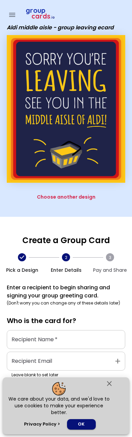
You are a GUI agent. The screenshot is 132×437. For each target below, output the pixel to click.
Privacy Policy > (42, 424)
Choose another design (66, 197)
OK (81, 424)
